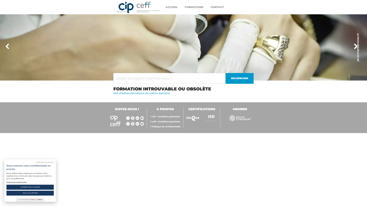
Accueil (172, 7)
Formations (194, 7)
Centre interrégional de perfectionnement (125, 7)
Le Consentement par (30, 199)
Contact (217, 7)
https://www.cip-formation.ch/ (148, 7)
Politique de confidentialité (166, 126)
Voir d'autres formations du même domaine (141, 93)
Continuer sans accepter (45, 162)
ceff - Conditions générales (166, 121)
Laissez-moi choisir (30, 187)
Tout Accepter (30, 193)
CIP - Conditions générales (166, 116)
